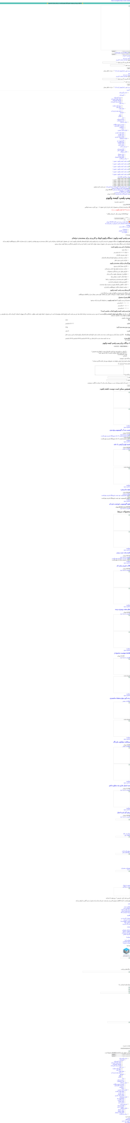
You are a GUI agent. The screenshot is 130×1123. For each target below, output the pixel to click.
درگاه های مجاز (126, 852)
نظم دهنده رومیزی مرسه (122, 609)
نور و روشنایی (120, 120)
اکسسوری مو (120, 140)
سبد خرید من (127, 919)
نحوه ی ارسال (126, 885)
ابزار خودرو (121, 134)
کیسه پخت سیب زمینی (123, 552)
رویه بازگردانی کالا (125, 912)
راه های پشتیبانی (126, 932)
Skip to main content (125, 0)
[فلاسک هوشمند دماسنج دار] (121, 630)
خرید (129, 903)
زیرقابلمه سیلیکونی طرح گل (121, 742)
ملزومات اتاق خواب (119, 126)
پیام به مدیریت (126, 943)
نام (129, 377)
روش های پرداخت (125, 909)
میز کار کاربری (126, 924)
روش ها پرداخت (126, 851)
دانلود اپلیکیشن (126, 941)
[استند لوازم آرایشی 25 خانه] (115, 436)
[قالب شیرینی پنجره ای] (121, 558)
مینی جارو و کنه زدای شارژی (122, 194)
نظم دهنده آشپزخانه (116, 99)
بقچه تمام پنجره (125, 489)
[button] (125, 434)
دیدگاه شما (127, 374)
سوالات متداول (126, 931)
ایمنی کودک (121, 143)
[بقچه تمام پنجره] (121, 465)
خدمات (128, 926)
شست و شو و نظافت (118, 124)
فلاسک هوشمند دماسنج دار (122, 653)
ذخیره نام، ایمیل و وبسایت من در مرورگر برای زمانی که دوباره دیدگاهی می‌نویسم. (107, 383)
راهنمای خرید (126, 908)
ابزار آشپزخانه (117, 97)
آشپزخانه (122, 95)
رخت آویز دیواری (117, 105)
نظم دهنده (121, 108)
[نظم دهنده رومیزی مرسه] (121, 587)
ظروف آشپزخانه (117, 100)
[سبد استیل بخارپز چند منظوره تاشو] (121, 763)
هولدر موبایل (121, 155)
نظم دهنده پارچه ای (116, 111)
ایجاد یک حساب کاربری (121, 59)
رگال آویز (118, 107)
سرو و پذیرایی (120, 119)
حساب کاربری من (125, 918)
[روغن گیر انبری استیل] (121, 806)
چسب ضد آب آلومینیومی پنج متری (120, 430)
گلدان (119, 116)
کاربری (128, 915)
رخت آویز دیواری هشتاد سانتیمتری (120, 698)
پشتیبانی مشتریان (125, 868)
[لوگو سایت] (115, 49)
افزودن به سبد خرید (119, 218)
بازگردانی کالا (126, 833)
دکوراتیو (122, 112)
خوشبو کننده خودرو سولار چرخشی (121, 189)
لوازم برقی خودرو (119, 137)
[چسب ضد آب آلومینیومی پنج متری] (121, 407)
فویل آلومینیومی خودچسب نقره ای (119, 504)
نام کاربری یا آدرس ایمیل (123, 62)
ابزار (123, 117)
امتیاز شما (127, 363)
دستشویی (121, 127)
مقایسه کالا (127, 922)
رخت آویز (121, 103)
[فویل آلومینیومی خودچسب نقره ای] (115, 495)
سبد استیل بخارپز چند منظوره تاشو (119, 785)
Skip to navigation (115, 0)
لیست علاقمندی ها (125, 921)
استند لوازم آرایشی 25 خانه (122, 444)
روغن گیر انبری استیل (123, 812)
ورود (128, 68)
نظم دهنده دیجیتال (119, 157)
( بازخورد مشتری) (119, 202)
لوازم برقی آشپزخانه (116, 101)
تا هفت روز (127, 835)
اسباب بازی (121, 145)
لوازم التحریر (121, 142)
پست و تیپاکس (126, 886)
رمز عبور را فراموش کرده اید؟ (122, 70)
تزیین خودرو (121, 135)
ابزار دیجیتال (121, 154)
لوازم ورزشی (120, 149)
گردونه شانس (126, 934)
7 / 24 (128, 869)
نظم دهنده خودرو (119, 132)
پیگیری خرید (127, 906)
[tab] (124, 229)
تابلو (120, 115)
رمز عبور (127, 65)
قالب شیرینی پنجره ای (123, 565)
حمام (122, 128)
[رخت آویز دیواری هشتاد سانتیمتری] (121, 674)
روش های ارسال (126, 911)
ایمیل (128, 380)
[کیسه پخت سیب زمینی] (121, 530)
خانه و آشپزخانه (123, 187)
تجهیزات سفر (120, 150)
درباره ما (128, 937)
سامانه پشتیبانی (126, 930)
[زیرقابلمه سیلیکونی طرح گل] (121, 718)
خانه (129, 187)
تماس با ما (127, 940)
